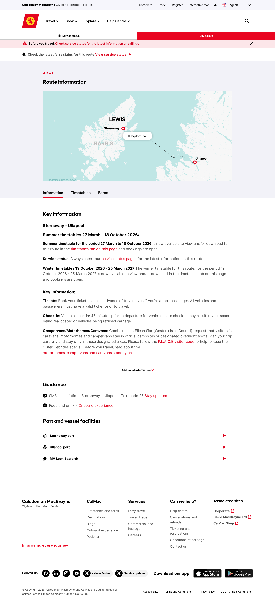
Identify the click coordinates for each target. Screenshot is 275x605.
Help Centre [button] (116, 21)
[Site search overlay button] (247, 21)
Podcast (93, 537)
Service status (71, 35)
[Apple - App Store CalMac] (207, 573)
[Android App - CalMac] (239, 573)
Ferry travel (137, 511)
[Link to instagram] (66, 573)
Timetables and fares (103, 511)
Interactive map (199, 5)
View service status (110, 54)
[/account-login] (215, 5)
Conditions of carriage (187, 540)
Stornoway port (62, 436)
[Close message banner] (251, 44)
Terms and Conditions (178, 591)
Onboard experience (95, 405)
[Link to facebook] (46, 573)
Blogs (91, 524)
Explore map (139, 136)
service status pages (118, 259)
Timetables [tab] (81, 193)
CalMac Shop (223, 523)
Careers (134, 535)
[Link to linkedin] (56, 573)
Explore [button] (90, 21)
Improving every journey (45, 545)
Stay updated (156, 396)
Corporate (145, 5)
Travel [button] (50, 21)
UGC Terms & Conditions (236, 591)
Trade (162, 5)
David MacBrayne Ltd (230, 517)
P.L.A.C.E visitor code (176, 341)
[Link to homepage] (30, 21)
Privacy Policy (206, 591)
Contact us (178, 546)
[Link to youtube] (76, 573)
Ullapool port (60, 447)
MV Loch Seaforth (64, 459)
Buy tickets (206, 35)
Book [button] (70, 21)
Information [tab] (53, 193)
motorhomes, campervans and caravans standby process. (92, 352)
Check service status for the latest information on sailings (97, 43)
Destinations (96, 517)
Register (177, 5)
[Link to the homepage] (52, 504)
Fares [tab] (103, 193)
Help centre (179, 511)
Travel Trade (137, 517)
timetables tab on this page (94, 249)
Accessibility (150, 591)
